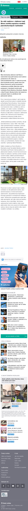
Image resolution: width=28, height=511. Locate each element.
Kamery (25, 8)
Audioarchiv (18, 8)
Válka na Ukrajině (6, 456)
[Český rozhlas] (5, 2)
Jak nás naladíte (19, 456)
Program (11, 8)
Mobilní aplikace (5, 477)
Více (21, 17)
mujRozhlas (4, 264)
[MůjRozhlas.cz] (3, 37)
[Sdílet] (4, 71)
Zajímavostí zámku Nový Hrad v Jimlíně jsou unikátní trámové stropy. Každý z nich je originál (17, 345)
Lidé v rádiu (18, 460)
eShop (3, 463)
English (3, 506)
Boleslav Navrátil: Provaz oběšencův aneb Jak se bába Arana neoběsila (17, 304)
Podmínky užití (18, 505)
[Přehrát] (3, 65)
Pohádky (4, 275)
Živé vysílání (5, 282)
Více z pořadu (6, 341)
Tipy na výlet (5, 17)
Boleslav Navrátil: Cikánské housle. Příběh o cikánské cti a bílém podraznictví (17, 319)
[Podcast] (1, 71)
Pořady (4, 278)
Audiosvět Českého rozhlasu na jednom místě (12, 288)
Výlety (2, 30)
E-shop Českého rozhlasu (10, 375)
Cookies (3, 505)
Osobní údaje (10, 505)
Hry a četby (5, 269)
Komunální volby (6, 458)
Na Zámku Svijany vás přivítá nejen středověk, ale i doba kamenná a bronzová (16, 360)
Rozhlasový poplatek (20, 467)
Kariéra (17, 463)
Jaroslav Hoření (17, 184)
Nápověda (17, 458)
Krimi (3, 272)
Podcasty (4, 475)
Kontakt (17, 465)
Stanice (3, 460)
